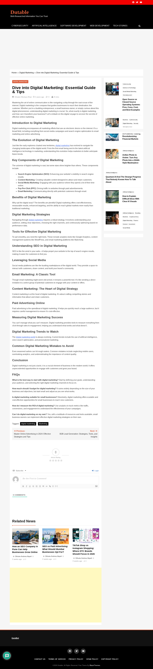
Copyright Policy (110, 659)
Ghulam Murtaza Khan (23, 97)
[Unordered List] (40, 486)
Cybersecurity (20, 26)
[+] (56, 486)
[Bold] (23, 486)
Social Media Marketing (129, 91)
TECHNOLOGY (127, 95)
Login (96, 471)
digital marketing (62, 145)
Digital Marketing (20, 81)
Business (125, 119)
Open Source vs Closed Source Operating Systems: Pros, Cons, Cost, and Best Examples (131, 104)
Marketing (43, 424)
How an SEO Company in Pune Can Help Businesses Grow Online (25, 549)
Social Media (126, 215)
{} (53, 486)
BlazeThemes (95, 665)
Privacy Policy (76, 659)
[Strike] (33, 486)
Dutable (19, 12)
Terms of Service (57, 659)
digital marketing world (25, 337)
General (125, 211)
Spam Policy (92, 659)
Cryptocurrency (134, 204)
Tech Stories (120, 26)
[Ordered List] (36, 486)
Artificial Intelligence (128, 138)
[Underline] (30, 486)
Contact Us (39, 659)
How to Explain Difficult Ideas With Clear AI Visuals (130, 186)
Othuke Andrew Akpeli (23, 556)
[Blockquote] (43, 486)
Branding (137, 200)
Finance (136, 208)
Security (136, 123)
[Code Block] (46, 486)
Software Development (73, 26)
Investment (132, 211)
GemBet (15, 638)
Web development (99, 26)
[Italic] (26, 486)
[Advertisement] (76, 47)
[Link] (50, 486)
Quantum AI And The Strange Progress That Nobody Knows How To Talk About (123, 167)
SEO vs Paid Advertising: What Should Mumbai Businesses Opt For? (55, 549)
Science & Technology (129, 87)
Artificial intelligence (44, 26)
